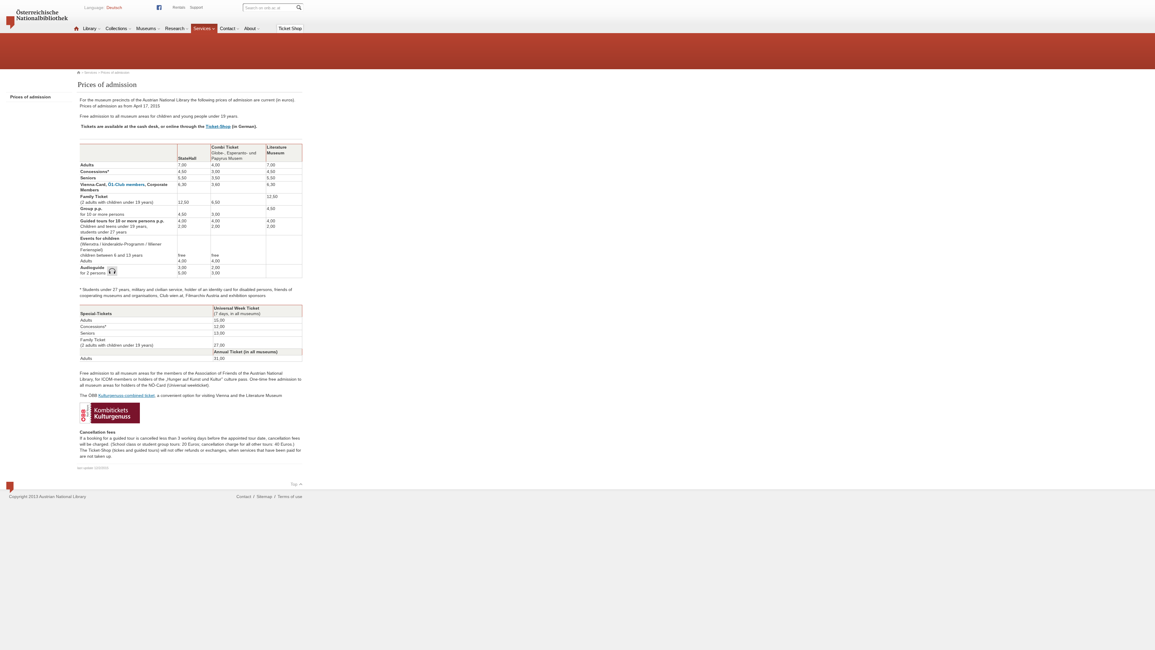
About (250, 28)
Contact (227, 28)
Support (196, 7)
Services (202, 28)
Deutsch (114, 7)
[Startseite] (76, 28)
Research (174, 28)
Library (90, 28)
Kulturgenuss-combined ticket (126, 395)
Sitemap (264, 496)
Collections (116, 28)
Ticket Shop (290, 28)
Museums (146, 28)
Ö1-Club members (126, 184)
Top (294, 484)
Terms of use (290, 496)
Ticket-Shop (218, 126)
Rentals (179, 7)
